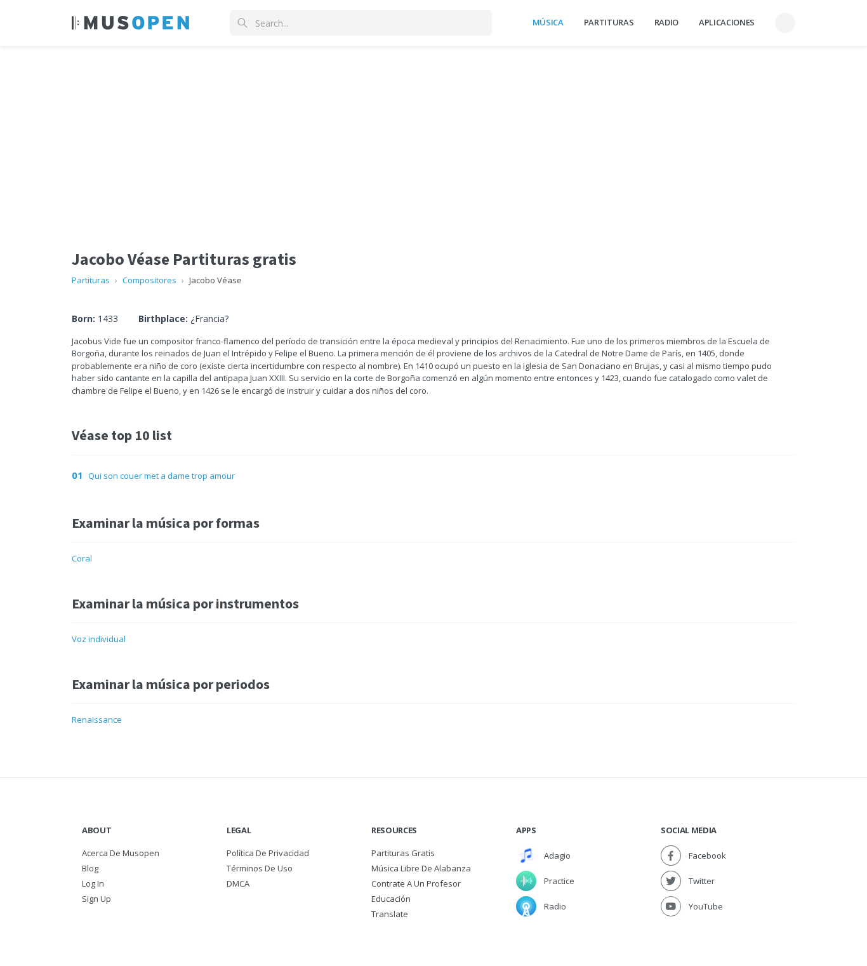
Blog (90, 868)
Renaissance (97, 719)
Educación (391, 898)
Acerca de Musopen (120, 853)
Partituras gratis (403, 853)
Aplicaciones (727, 22)
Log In (93, 883)
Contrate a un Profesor (416, 883)
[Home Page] (130, 23)
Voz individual (99, 639)
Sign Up (96, 898)
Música (548, 22)
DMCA (238, 883)
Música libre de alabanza (421, 868)
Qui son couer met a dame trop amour (161, 475)
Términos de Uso (260, 868)
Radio (666, 22)
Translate (389, 914)
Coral (82, 558)
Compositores (149, 280)
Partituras (609, 22)
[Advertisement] (433, 135)
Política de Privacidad (268, 853)
